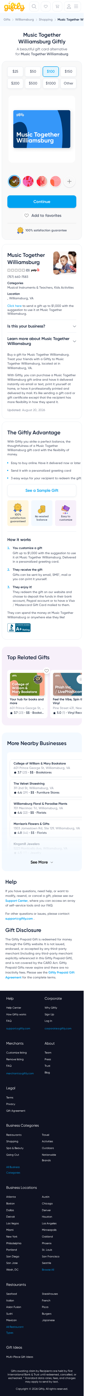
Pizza (45, 1307)
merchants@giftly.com (20, 1073)
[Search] (34, 6)
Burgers (46, 1313)
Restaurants (13, 1134)
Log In (48, 1020)
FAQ (9, 1020)
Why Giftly (51, 1007)
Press (48, 1059)
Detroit (10, 1216)
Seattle (46, 1263)
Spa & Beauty (14, 1148)
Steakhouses (50, 1293)
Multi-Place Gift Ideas (19, 1356)
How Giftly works (16, 1014)
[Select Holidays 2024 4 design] (14, 181)
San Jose (12, 1263)
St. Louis (47, 1249)
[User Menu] (72, 6)
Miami (9, 1229)
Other (68, 83)
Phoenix (47, 1243)
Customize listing (16, 1052)
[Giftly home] (14, 7)
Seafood (11, 1293)
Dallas (10, 1210)
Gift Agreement (15, 1110)
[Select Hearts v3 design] (55, 181)
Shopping (12, 1141)
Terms (9, 1097)
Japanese (48, 1320)
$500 (33, 83)
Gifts (7, 19)
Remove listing (15, 1059)
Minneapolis (49, 1229)
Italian (10, 1300)
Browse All (48, 1269)
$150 (68, 72)
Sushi (9, 1313)
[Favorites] (46, 6)
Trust (47, 1065)
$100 (51, 72)
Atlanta (11, 1196)
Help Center (13, 1007)
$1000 (51, 83)
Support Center (16, 901)
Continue (41, 201)
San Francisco (50, 1256)
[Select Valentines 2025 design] (28, 181)
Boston (10, 1203)
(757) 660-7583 (17, 277)
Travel (45, 1134)
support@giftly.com (19, 919)
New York (11, 1236)
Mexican (11, 1320)
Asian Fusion (13, 1307)
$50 (33, 72)
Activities (47, 1141)
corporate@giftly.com (58, 1028)
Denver (46, 1210)
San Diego (12, 1256)
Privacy (10, 1104)
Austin (46, 1196)
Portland (11, 1249)
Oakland (47, 1236)
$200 (15, 83)
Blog (47, 1072)
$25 (15, 72)
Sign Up (49, 1014)
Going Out (12, 1154)
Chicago (47, 1203)
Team (48, 1052)
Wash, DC (12, 1269)
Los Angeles (49, 1223)
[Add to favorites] (41, 215)
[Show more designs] (69, 181)
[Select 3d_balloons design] (42, 181)
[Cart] (57, 6)
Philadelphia (13, 1243)
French (46, 1300)
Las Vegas (12, 1223)
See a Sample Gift (41, 490)
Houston (47, 1216)
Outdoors (48, 1148)
